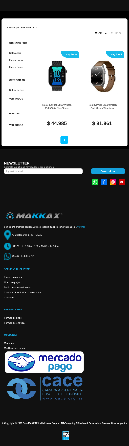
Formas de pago (13, 317)
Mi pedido (9, 343)
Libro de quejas (12, 282)
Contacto (9, 297)
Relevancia (15, 53)
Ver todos (16, 98)
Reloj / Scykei (16, 90)
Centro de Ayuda (13, 277)
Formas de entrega (14, 322)
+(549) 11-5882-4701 (22, 256)
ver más (81, 227)
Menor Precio (16, 60)
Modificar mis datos (14, 348)
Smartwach (25, 27)
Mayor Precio (16, 67)
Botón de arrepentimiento (17, 287)
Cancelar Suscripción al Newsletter (22, 292)
